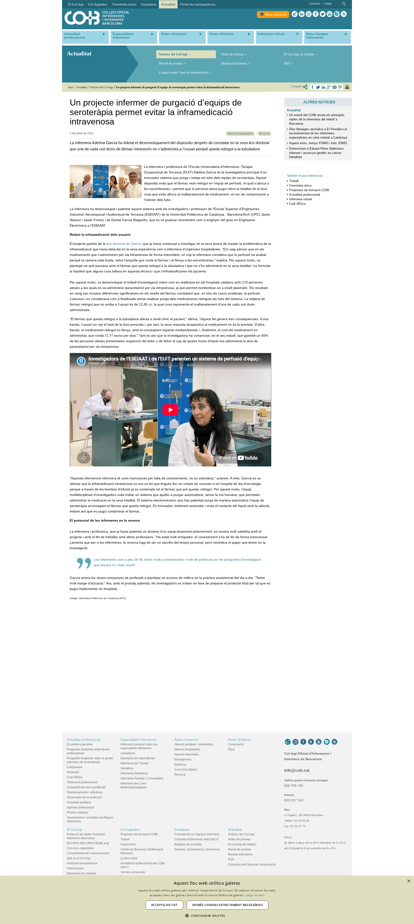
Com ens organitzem (80, 848)
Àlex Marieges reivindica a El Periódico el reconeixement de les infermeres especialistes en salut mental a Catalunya (318, 133)
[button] (207, 915)
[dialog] (207, 900)
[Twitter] (323, 14)
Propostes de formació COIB (309, 190)
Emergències (183, 759)
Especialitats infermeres (139, 740)
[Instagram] (296, 742)
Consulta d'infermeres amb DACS (196, 839)
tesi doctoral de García (123, 244)
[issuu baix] (326, 742)
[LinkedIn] (302, 14)
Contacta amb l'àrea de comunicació (183, 72)
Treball (294, 181)
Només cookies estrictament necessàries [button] (227, 905)
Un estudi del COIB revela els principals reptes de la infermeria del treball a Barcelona (317, 119)
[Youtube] (330, 14)
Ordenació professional (82, 782)
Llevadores (128, 753)
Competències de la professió (86, 787)
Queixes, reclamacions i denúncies (197, 849)
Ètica (231, 749)
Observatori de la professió (84, 797)
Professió (73, 772)
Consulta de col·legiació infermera (196, 834)
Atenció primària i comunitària (193, 744)
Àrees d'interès (239, 740)
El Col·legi (74, 829)
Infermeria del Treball (134, 763)
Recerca (179, 774)
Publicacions (75, 868)
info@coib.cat (296, 770)
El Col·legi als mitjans (299, 54)
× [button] (408, 881)
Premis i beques (77, 812)
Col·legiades (130, 829)
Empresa (180, 764)
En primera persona (80, 744)
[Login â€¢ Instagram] (309, 14)
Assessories (128, 844)
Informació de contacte (81, 873)
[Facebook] (316, 14)
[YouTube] (319, 742)
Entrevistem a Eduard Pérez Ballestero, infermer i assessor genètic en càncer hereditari (316, 153)
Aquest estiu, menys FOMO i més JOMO (318, 143)
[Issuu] (337, 14)
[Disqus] (170, 664)
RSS (287, 63)
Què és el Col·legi (78, 858)
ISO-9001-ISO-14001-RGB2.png (88, 843)
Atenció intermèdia (186, 754)
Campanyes (75, 767)
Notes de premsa (232, 54)
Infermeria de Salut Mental (138, 758)
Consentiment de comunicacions (88, 853)
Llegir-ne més (254, 895)
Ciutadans (182, 829)
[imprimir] (347, 87)
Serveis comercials (133, 872)
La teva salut (129, 858)
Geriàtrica (127, 768)
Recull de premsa (170, 63)
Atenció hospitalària (187, 749)
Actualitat (294, 110)
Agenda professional (80, 807)
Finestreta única (300, 185)
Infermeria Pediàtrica (134, 773)
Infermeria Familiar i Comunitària (142, 778)
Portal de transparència (82, 863)
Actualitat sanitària (79, 802)
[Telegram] (295, 14)
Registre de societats (188, 844)
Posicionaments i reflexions (85, 792)
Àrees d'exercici (186, 740)
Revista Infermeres (234, 63)
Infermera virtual (300, 199)
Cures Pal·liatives (185, 769)
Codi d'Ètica (297, 204)
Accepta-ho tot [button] (164, 905)
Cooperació (235, 744)
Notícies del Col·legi (173, 54)
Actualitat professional (304, 194)
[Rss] (344, 14)
